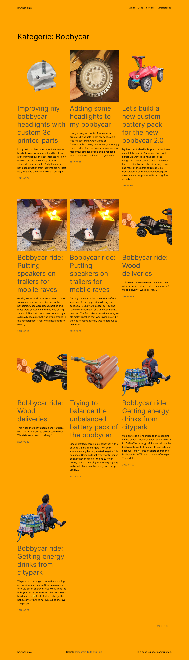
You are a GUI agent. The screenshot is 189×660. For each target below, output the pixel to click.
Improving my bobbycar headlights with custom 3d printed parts (41, 124)
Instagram (80, 652)
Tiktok (90, 652)
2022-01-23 (75, 162)
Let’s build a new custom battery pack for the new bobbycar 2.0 (143, 124)
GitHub (98, 652)
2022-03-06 (23, 178)
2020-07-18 (23, 331)
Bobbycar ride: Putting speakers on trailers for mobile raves (40, 273)
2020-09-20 (128, 185)
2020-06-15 (128, 296)
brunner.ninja (24, 7)
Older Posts (164, 625)
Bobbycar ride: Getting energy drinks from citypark (145, 415)
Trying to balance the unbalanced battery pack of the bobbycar (94, 419)
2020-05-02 (128, 464)
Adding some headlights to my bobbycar (90, 116)
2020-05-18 (76, 476)
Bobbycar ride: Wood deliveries (145, 265)
